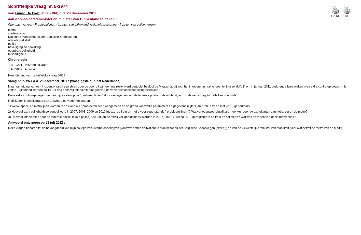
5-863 (61, 75)
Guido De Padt (27, 13)
